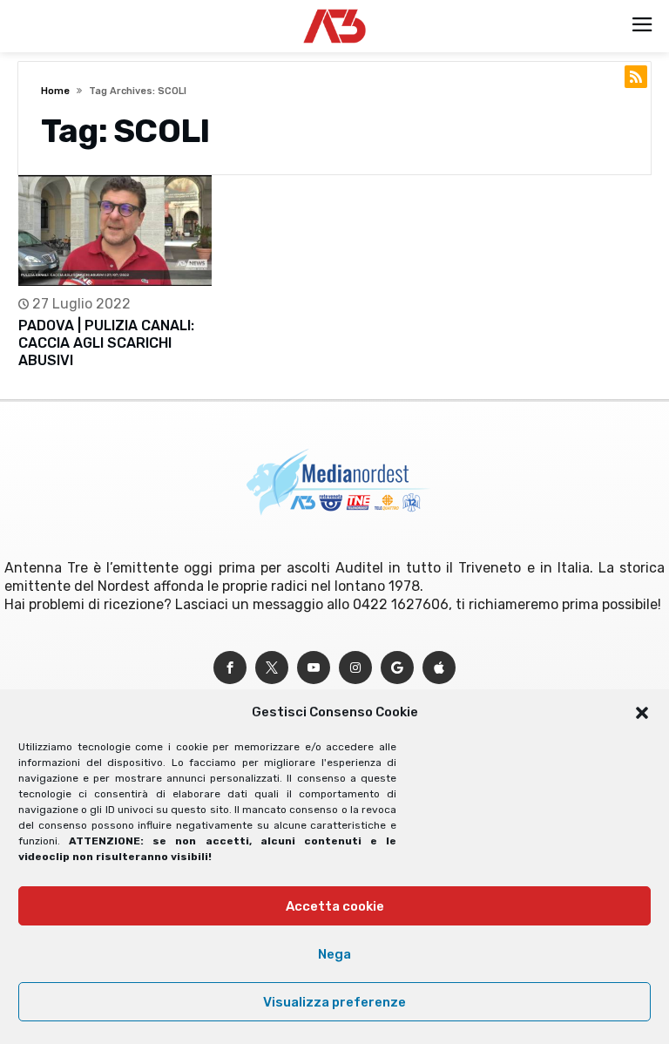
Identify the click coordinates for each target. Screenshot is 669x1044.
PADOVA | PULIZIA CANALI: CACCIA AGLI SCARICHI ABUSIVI (106, 343)
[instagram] (355, 668)
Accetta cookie (335, 906)
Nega (334, 954)
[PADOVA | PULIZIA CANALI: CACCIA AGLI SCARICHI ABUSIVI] (115, 230)
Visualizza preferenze (334, 1002)
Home (55, 91)
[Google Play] (397, 668)
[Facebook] (230, 668)
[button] (642, 713)
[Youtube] (313, 668)
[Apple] (439, 668)
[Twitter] (271, 668)
